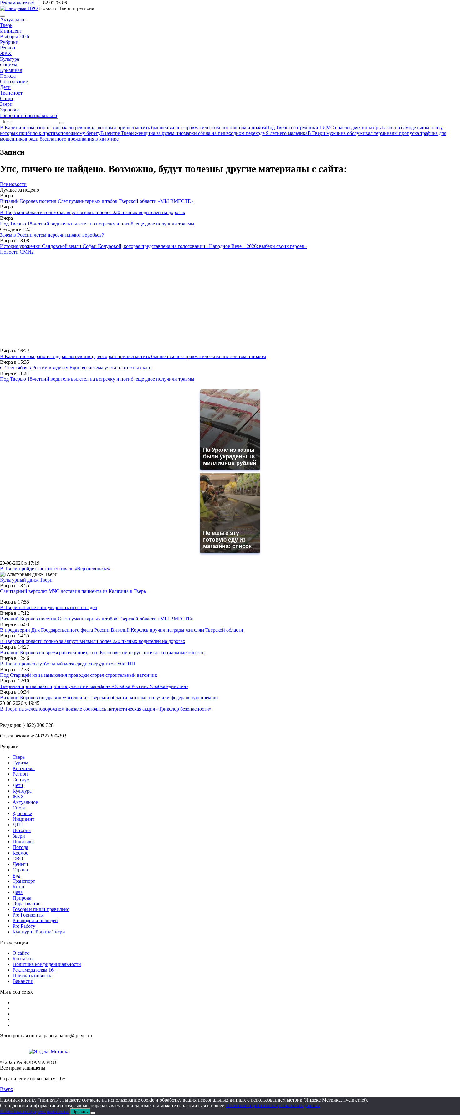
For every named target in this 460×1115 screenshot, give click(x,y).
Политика (23, 841)
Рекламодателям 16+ (34, 970)
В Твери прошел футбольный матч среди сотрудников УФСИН (67, 663)
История (22, 830)
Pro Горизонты (28, 914)
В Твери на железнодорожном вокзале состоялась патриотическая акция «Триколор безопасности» (106, 709)
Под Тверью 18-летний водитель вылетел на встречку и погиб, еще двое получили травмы (97, 223)
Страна (20, 869)
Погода (8, 76)
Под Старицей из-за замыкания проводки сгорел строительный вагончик (78, 675)
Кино (18, 886)
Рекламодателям (17, 2)
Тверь (6, 25)
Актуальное (12, 19)
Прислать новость (32, 975)
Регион (7, 47)
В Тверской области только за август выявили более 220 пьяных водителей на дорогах (92, 212)
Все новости (13, 184)
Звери (6, 104)
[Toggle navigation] (2, 16)
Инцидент (11, 30)
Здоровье (9, 109)
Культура (9, 59)
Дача (18, 892)
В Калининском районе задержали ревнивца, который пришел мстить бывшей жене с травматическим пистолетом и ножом (133, 356)
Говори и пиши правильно (28, 115)
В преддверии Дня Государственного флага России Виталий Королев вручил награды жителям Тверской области (121, 630)
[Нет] (92, 1113)
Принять (80, 1111)
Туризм (20, 762)
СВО (18, 858)
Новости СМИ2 (17, 251)
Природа (22, 898)
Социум (8, 64)
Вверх (6, 1089)
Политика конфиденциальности (47, 964)
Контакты (23, 958)
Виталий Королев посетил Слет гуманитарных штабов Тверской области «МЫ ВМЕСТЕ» (96, 201)
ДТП (18, 824)
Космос (20, 853)
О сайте (21, 953)
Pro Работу (24, 926)
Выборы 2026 (14, 36)
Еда (16, 875)
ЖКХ (6, 53)
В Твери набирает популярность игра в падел (48, 607)
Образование (14, 81)
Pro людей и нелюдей (35, 920)
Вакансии (23, 981)
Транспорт (11, 92)
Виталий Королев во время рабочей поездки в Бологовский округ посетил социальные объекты (103, 652)
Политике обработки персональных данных (273, 1105)
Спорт (6, 98)
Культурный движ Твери (39, 931)
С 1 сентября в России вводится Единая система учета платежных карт (76, 367)
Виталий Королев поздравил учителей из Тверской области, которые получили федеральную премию (109, 697)
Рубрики (9, 42)
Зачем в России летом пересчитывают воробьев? (52, 235)
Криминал (11, 70)
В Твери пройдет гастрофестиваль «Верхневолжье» (55, 568)
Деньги (20, 864)
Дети (5, 87)
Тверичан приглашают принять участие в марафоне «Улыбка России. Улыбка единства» (94, 686)
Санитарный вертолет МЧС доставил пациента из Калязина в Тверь (73, 591)
